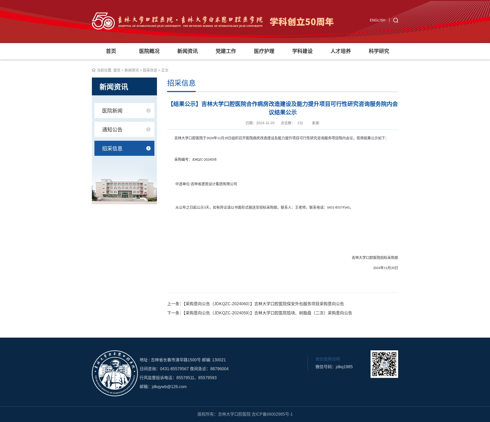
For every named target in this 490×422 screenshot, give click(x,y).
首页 (111, 51)
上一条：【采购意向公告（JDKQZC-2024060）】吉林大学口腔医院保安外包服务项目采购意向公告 (255, 304)
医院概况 (149, 51)
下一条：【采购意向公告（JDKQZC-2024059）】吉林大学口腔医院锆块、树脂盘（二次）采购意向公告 (259, 313)
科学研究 (379, 51)
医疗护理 (264, 51)
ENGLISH (377, 20)
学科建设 (302, 51)
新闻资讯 (187, 51)
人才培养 (340, 51)
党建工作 (226, 51)
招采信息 (150, 70)
